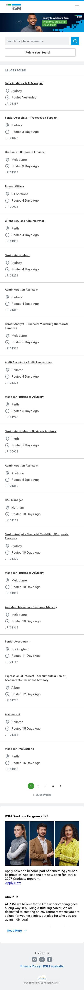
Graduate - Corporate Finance (25, 152)
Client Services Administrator (24, 220)
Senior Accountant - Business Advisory (30, 431)
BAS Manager (14, 500)
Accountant (12, 714)
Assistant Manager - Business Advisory (31, 607)
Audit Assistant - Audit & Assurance (28, 362)
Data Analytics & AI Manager (24, 83)
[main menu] (77, 7)
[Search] (75, 41)
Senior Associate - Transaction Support (31, 117)
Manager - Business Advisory (24, 396)
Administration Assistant (21, 289)
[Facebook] (49, 959)
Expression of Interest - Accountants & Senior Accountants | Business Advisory (35, 678)
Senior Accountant (17, 255)
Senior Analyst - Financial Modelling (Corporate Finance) (37, 326)
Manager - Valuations (19, 748)
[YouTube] (34, 959)
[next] (60, 786)
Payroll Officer (14, 186)
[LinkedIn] (42, 959)
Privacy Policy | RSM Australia (42, 966)
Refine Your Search (38, 52)
